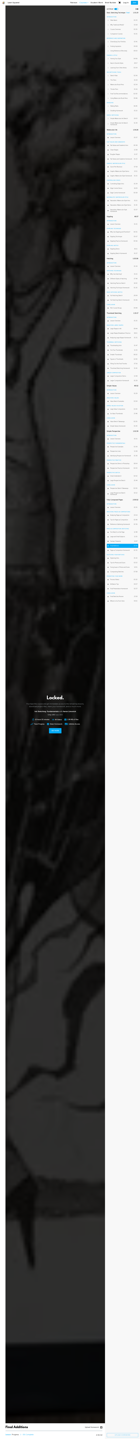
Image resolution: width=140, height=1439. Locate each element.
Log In (126, 3)
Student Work (97, 3)
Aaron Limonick (69, 711)
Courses (83, 3)
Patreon (73, 3)
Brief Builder (110, 3)
